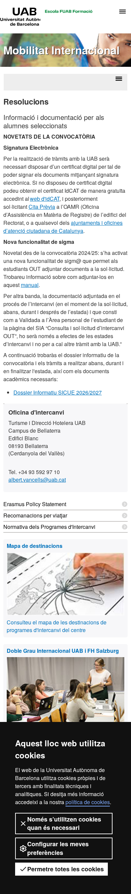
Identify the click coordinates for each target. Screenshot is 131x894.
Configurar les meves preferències (58, 848)
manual (30, 285)
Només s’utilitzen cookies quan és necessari (64, 823)
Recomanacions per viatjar (35, 515)
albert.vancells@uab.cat (37, 479)
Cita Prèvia (42, 206)
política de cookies (88, 802)
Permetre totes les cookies (65, 869)
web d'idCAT (44, 198)
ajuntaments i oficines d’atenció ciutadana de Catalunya (63, 227)
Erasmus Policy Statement (34, 504)
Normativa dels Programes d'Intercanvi (49, 527)
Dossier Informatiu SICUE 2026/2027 (57, 392)
